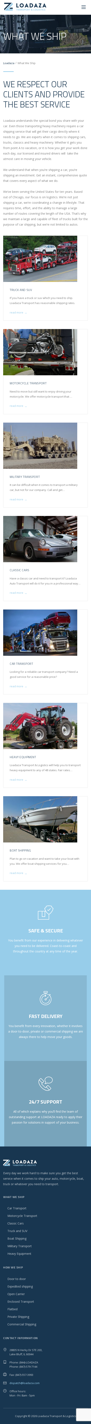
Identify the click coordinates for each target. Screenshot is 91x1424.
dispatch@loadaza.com (25, 1383)
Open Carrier (16, 1294)
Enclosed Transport (20, 1302)
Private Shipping (18, 1317)
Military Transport (25, 477)
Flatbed (12, 1309)
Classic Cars (19, 570)
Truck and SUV (21, 290)
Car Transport (21, 663)
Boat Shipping (20, 850)
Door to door (16, 1279)
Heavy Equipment (23, 757)
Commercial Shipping (21, 1324)
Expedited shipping (20, 1286)
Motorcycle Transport (28, 383)
